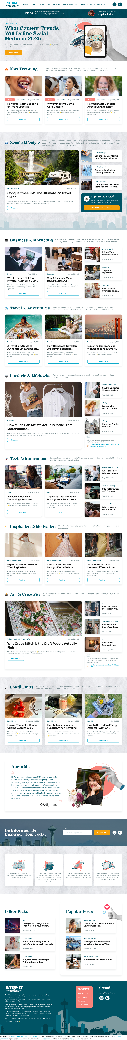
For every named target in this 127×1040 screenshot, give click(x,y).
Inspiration (56, 4)
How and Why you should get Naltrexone (25, 1036)
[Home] (12, 4)
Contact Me (101, 4)
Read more (13, 52)
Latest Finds (84, 4)
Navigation (82, 1001)
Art (76, 4)
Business (26, 4)
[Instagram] (114, 4)
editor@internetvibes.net (107, 993)
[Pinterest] (120, 4)
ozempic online (74, 1039)
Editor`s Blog (83, 1004)
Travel (48, 4)
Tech (33, 4)
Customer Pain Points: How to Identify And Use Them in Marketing (104, 445)
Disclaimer (82, 997)
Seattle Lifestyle (68, 4)
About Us (93, 4)
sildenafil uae (47, 1039)
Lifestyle (40, 4)
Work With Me (83, 994)
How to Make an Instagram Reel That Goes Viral (104, 666)
